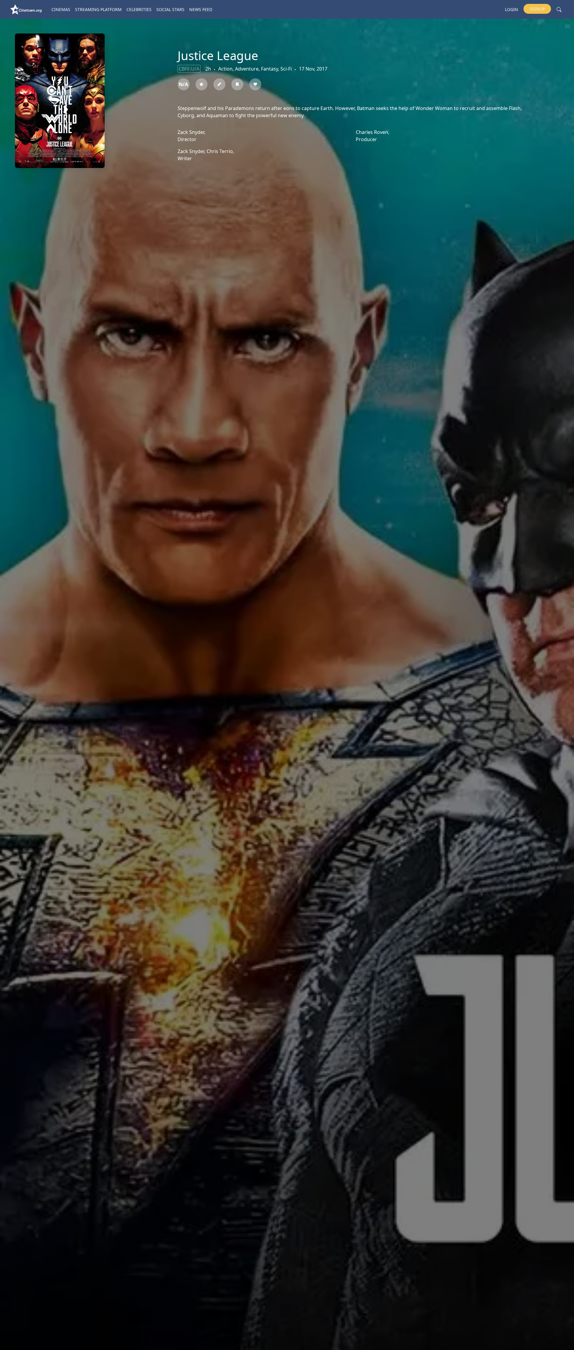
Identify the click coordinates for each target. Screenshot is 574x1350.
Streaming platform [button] (98, 9)
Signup (537, 9)
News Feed (200, 9)
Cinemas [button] (60, 9)
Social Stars (170, 9)
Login (511, 9)
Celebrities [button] (139, 9)
